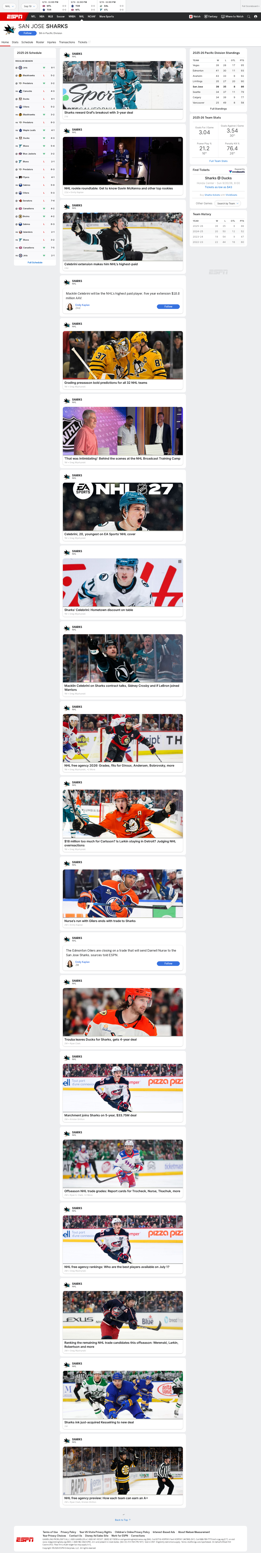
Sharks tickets (212, 194)
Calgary (197, 97)
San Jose (198, 86)
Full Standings (218, 108)
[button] (248, 16)
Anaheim (197, 75)
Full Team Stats (218, 160)
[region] (218, 81)
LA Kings (197, 81)
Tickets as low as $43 (218, 187)
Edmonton (198, 70)
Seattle (196, 91)
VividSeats (240, 169)
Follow (28, 33)
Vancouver (198, 102)
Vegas (196, 65)
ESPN (15, 16)
